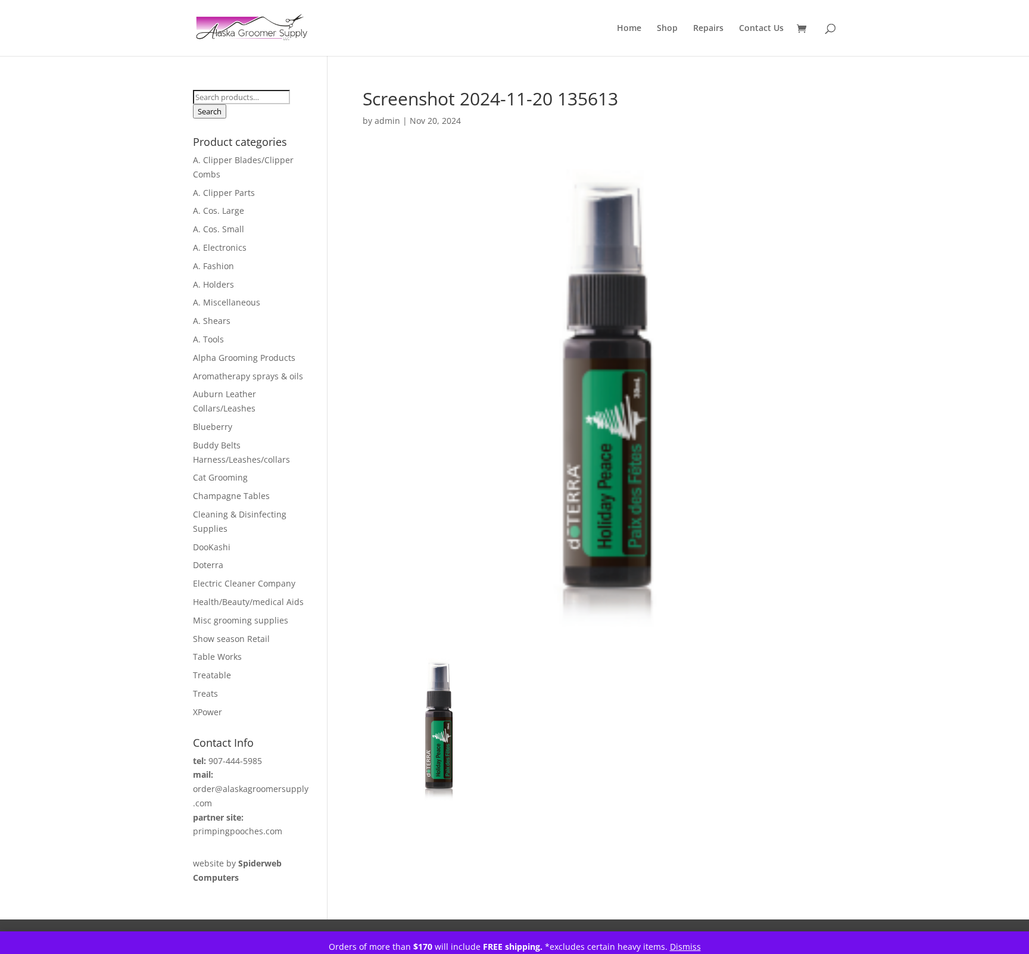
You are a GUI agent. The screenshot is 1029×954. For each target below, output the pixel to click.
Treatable (212, 675)
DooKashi (211, 547)
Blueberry (212, 426)
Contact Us (761, 28)
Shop (667, 28)
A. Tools (208, 339)
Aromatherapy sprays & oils (248, 376)
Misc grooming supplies (240, 620)
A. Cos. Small (218, 229)
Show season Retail (231, 638)
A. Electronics (220, 247)
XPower (207, 712)
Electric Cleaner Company (244, 583)
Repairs (708, 28)
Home (629, 28)
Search (210, 111)
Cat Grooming (220, 477)
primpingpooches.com (237, 831)
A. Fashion (213, 266)
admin (387, 120)
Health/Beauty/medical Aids (248, 601)
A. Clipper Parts (224, 192)
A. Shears (211, 320)
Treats (205, 693)
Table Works (217, 656)
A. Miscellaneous (226, 302)
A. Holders (213, 284)
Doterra (208, 564)
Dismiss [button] (685, 946)
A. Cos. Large (218, 210)
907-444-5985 (235, 760)
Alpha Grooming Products (244, 357)
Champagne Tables (231, 495)
